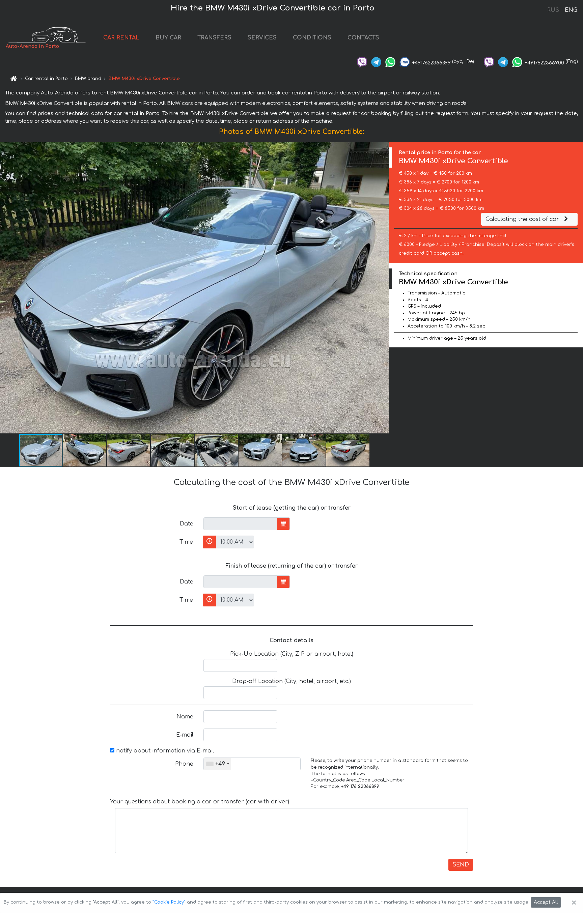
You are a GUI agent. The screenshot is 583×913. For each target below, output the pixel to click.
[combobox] (217, 764)
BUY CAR (168, 38)
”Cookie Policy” (169, 902)
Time (186, 542)
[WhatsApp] (390, 61)
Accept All (546, 902)
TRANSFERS (214, 38)
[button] (85, 450)
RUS (553, 10)
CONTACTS (363, 38)
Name (184, 717)
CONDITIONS (312, 38)
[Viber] (362, 61)
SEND (460, 865)
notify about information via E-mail (164, 751)
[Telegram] (376, 61)
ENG (571, 10)
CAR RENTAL (121, 38)
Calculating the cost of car (523, 219)
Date (186, 524)
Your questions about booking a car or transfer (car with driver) (199, 802)
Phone (184, 764)
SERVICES (262, 38)
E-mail (184, 735)
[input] (240, 523)
